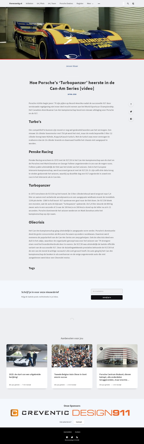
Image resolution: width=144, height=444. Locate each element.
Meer (89, 3)
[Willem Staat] (56, 349)
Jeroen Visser (72, 66)
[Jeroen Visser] (72, 59)
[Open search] (128, 3)
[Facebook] (131, 119)
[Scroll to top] (131, 104)
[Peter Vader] (11, 349)
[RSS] (77, 437)
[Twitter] (131, 111)
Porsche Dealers (66, 3)
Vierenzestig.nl (15, 3)
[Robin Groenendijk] (101, 349)
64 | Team (52, 3)
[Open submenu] (99, 3)
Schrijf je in (107, 297)
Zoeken (77, 432)
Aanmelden (68, 432)
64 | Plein (40, 3)
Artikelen (29, 3)
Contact (79, 422)
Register (80, 3)
